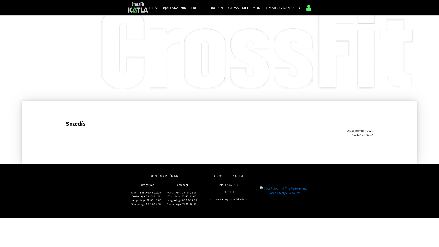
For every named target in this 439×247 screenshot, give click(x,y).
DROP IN (216, 7)
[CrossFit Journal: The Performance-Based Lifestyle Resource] (284, 193)
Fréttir (197, 7)
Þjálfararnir (174, 7)
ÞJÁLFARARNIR (228, 184)
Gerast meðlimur (244, 7)
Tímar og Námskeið (282, 7)
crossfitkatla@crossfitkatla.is (228, 199)
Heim (153, 7)
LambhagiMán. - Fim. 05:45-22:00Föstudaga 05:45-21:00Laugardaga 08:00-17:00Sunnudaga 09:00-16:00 (182, 194)
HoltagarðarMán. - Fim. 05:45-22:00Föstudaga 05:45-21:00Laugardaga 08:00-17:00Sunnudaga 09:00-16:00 (146, 194)
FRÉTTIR (228, 192)
